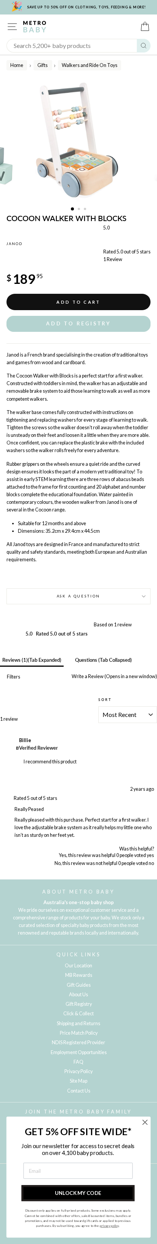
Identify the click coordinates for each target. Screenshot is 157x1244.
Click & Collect (78, 1013)
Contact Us (78, 1091)
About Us (78, 994)
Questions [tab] (103, 660)
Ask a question (79, 596)
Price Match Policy (79, 1033)
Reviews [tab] (31, 660)
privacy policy (109, 1226)
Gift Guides (79, 985)
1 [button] (73, 209)
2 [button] (80, 210)
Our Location (78, 965)
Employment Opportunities (79, 1052)
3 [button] (86, 210)
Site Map (78, 1081)
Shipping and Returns (78, 1023)
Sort (104, 700)
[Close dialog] (145, 1122)
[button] (78, 323)
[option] (78, 141)
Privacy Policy (78, 1071)
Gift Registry (79, 1004)
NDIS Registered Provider (78, 1042)
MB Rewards (78, 975)
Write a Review (114, 676)
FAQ (78, 1062)
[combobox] (72, 45)
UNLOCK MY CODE (78, 1193)
